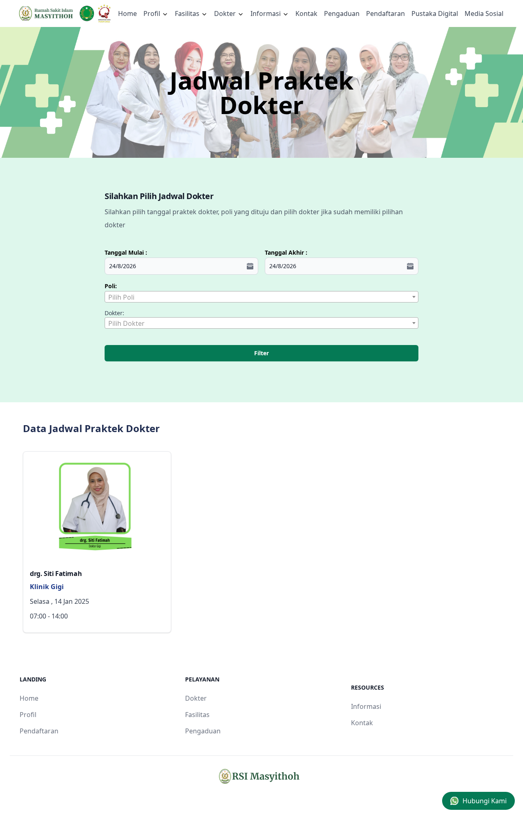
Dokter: (114, 313)
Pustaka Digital (434, 13)
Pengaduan (342, 13)
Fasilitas (188, 13)
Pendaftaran (385, 13)
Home (127, 13)
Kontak (306, 13)
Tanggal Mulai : (126, 252)
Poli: (111, 286)
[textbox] (261, 297)
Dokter (225, 13)
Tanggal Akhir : (286, 252)
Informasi (266, 13)
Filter (261, 353)
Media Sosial (484, 13)
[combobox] (261, 297)
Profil (28, 714)
